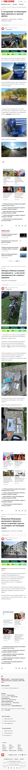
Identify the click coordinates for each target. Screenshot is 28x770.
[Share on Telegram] (16, 767)
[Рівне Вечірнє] (11, 1)
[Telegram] (26, 755)
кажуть (8, 346)
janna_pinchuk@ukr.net (6, 704)
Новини (4, 9)
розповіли (8, 114)
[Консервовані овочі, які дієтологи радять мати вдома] (23, 242)
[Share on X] (11, 767)
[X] (20, 755)
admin (6, 27)
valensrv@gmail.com (5, 698)
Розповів (3, 568)
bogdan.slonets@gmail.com (7, 701)
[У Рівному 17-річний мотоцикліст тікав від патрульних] (23, 235)
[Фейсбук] (18, 755)
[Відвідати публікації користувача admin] (2, 28)
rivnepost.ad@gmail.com (16, 705)
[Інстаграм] (24, 755)
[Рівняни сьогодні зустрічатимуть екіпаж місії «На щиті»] (23, 255)
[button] (2, 1)
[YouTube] (22, 755)
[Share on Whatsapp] (14, 767)
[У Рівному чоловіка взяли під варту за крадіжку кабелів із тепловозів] (23, 249)
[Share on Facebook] (8, 767)
